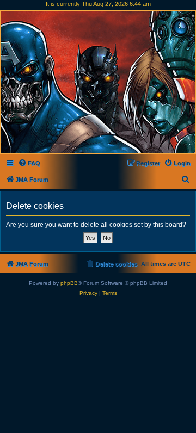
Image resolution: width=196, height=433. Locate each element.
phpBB (69, 283)
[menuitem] (29, 163)
